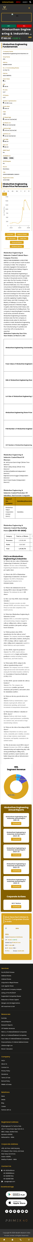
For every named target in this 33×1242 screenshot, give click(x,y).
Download (16, 823)
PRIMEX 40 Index (6, 1084)
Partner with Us (6, 1110)
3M (12, 191)
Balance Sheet (22, 234)
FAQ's (3, 1060)
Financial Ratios (17, 242)
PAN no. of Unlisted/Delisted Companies (14, 1032)
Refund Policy (5, 1081)
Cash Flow (23, 238)
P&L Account (11, 238)
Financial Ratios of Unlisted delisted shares (14, 1042)
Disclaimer (4, 1074)
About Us (4, 1064)
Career (3, 1106)
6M (17, 191)
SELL (24, 26)
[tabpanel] (16, 939)
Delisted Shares (6, 976)
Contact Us (5, 1067)
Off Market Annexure (8, 1028)
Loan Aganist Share (7, 986)
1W (4, 191)
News (3, 1096)
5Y (29, 191)
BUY (9, 26)
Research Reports (7, 1025)
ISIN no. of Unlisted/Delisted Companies (13, 1035)
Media (3, 1100)
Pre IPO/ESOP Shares (7, 972)
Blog (2, 1103)
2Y (24, 191)
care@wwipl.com (9, 1181)
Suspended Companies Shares (11, 996)
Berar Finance (25, 2)
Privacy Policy (5, 1071)
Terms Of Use (5, 1078)
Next (31, 939)
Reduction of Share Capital (10, 1000)
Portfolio (4, 1018)
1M (8, 191)
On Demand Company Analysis (11, 989)
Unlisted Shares (6, 979)
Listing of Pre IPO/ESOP (8, 993)
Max (4, 194)
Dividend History (17, 246)
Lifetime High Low (6, 1045)
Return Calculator (7, 1049)
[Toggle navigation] (29, 8)
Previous (2, 939)
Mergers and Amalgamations (10, 1003)
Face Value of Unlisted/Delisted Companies (15, 1039)
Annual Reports (6, 1022)
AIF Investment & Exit (8, 1006)
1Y (20, 191)
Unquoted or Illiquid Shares (9, 982)
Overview (10, 234)
